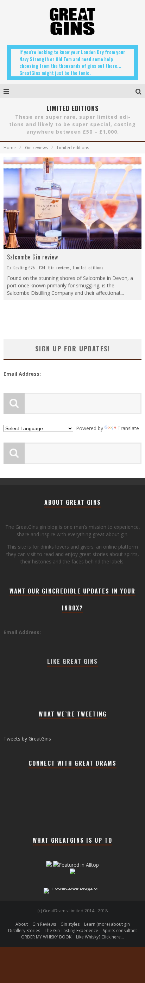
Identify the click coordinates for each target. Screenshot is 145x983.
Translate (128, 428)
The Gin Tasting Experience (71, 931)
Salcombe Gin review (32, 257)
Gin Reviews (44, 924)
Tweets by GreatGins (27, 738)
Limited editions (88, 267)
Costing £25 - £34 (29, 267)
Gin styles (70, 924)
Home (10, 148)
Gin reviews (59, 267)
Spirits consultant (120, 931)
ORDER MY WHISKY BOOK (46, 937)
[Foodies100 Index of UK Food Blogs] (73, 887)
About (21, 924)
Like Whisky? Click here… (100, 937)
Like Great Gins (72, 661)
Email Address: (22, 373)
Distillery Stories (24, 931)
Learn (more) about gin (107, 924)
